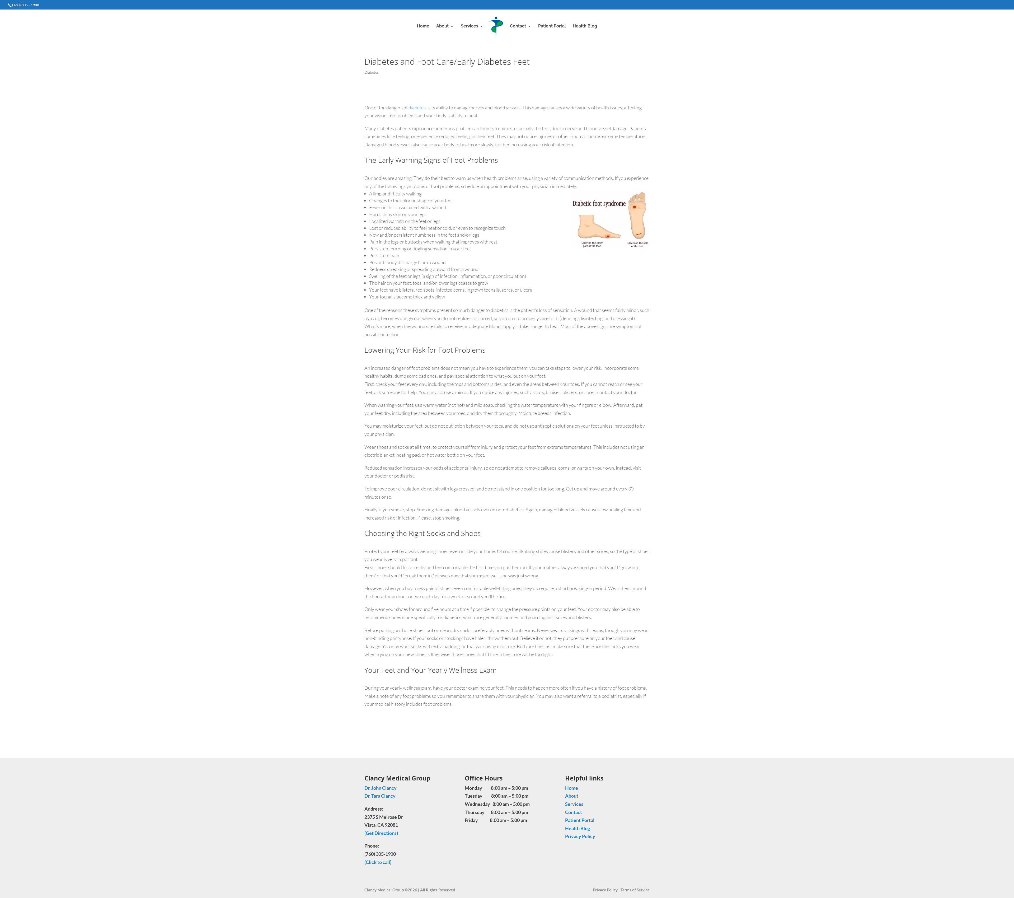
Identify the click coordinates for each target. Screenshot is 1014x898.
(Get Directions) (381, 833)
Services (469, 26)
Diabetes (371, 72)
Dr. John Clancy (380, 788)
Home (423, 26)
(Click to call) (377, 862)
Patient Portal (552, 26)
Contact (518, 26)
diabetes (417, 107)
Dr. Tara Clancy (380, 796)
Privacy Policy (580, 836)
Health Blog (585, 26)
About (442, 26)
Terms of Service (635, 889)
